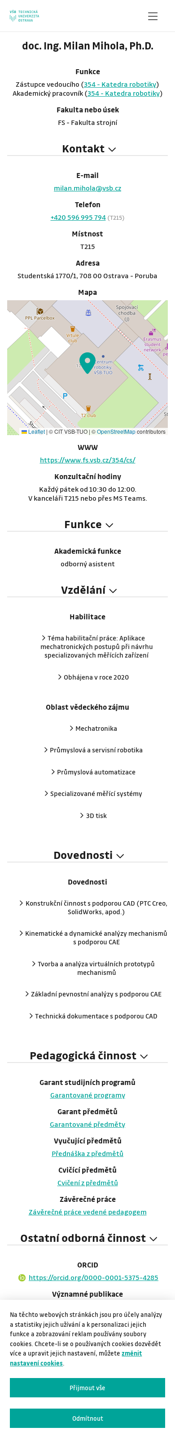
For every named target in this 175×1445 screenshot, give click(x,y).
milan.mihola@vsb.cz (87, 187)
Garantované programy (87, 1094)
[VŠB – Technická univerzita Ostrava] (24, 16)
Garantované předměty (87, 1124)
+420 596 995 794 (78, 217)
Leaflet (36, 431)
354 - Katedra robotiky (120, 84)
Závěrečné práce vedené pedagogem (88, 1211)
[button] (87, 363)
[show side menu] (152, 18)
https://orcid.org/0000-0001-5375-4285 (93, 1277)
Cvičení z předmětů (87, 1182)
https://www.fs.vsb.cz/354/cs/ (88, 459)
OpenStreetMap (116, 431)
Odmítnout (87, 1418)
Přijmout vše (87, 1388)
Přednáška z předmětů (87, 1153)
